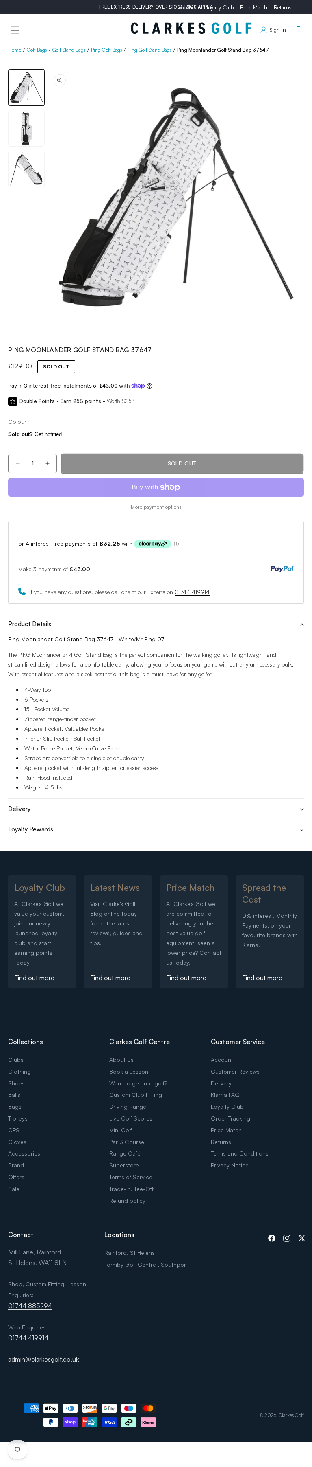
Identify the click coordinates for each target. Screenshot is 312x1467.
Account (222, 1059)
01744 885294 (30, 1306)
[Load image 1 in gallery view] (26, 87)
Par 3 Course (126, 1141)
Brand (16, 1165)
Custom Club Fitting (135, 1094)
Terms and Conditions (240, 1153)
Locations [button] (119, 1234)
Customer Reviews (235, 1071)
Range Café (125, 1153)
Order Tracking (230, 1118)
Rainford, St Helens (129, 1252)
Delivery (221, 1083)
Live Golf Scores (130, 1118)
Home (14, 50)
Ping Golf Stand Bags (149, 50)
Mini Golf (120, 1130)
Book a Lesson (128, 1071)
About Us (121, 1059)
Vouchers (188, 7)
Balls (14, 1094)
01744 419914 (192, 591)
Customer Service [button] (238, 1041)
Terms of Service (130, 1176)
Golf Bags (37, 50)
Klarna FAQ (225, 1094)
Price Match (253, 7)
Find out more (34, 978)
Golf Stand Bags (68, 50)
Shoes (16, 1083)
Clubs (16, 1059)
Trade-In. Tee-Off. (132, 1188)
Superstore (124, 1165)
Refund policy (127, 1200)
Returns (283, 7)
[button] (15, 30)
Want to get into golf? (138, 1083)
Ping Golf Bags (106, 50)
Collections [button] (25, 1041)
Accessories (24, 1153)
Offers (16, 1176)
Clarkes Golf (291, 1415)
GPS (14, 1130)
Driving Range (127, 1106)
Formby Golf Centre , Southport (146, 1264)
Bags (15, 1106)
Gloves (17, 1141)
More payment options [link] (156, 507)
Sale (14, 1188)
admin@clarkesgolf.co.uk (43, 1359)
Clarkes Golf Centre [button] (139, 1041)
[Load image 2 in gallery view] (26, 128)
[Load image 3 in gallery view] (26, 169)
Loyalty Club (220, 7)
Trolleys (18, 1118)
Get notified (35, 434)
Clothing (19, 1071)
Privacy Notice (230, 1165)
